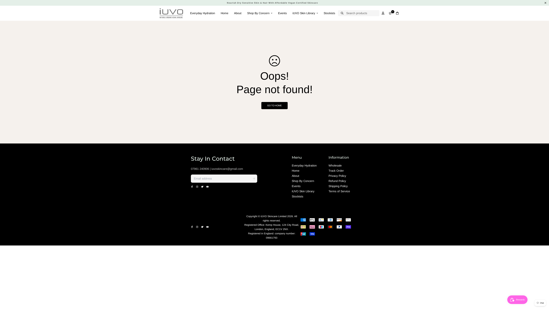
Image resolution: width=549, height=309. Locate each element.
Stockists (329, 13)
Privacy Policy (337, 175)
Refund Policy (337, 181)
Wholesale (335, 165)
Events (282, 13)
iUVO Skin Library (304, 13)
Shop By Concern (258, 13)
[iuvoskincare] (171, 13)
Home (224, 13)
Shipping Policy (338, 186)
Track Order (336, 170)
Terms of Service (339, 191)
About (237, 13)
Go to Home (274, 105)
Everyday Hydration (202, 13)
